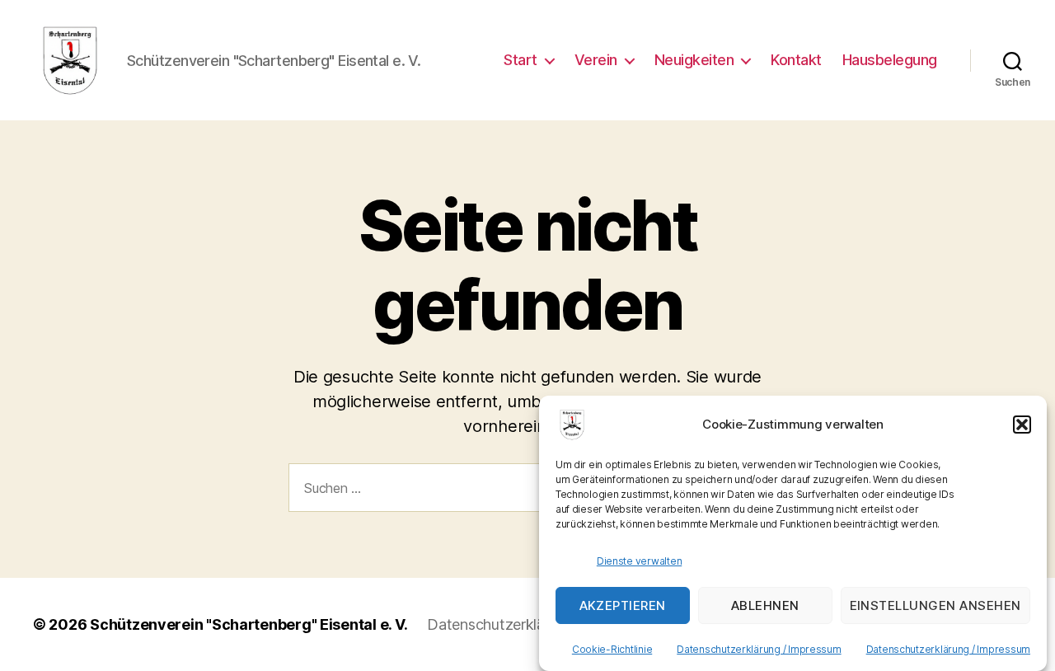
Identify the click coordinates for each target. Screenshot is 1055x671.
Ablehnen (765, 605)
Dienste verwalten (639, 561)
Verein (595, 59)
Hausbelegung (889, 59)
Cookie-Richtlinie (612, 649)
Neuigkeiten (694, 59)
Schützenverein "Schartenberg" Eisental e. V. (248, 624)
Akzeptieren (623, 605)
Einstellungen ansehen (936, 605)
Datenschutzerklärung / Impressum (759, 649)
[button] (1022, 424)
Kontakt (796, 59)
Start (520, 59)
